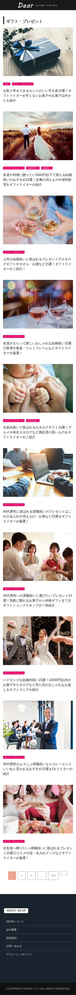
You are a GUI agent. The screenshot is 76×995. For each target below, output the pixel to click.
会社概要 (11, 929)
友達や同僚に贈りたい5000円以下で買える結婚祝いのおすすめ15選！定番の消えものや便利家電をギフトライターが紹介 (37, 179)
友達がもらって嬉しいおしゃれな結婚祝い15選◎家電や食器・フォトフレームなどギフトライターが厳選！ (37, 348)
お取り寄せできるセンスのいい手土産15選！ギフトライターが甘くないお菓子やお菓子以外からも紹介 (37, 95)
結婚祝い (47, 168)
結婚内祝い (33, 168)
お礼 (7, 84)
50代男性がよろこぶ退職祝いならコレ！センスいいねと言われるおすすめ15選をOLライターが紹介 (38, 768)
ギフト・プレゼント (23, 84)
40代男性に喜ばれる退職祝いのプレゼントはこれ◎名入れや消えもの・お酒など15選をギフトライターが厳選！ (37, 516)
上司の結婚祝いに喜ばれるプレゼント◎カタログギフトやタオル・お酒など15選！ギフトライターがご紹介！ (37, 264)
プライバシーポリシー (19, 954)
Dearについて (15, 921)
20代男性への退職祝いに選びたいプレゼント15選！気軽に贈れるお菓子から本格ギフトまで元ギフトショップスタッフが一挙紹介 (37, 600)
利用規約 (11, 937)
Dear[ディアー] (32, 988)
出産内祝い (33, 421)
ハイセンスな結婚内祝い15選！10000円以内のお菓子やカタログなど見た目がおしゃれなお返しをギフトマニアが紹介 (37, 684)
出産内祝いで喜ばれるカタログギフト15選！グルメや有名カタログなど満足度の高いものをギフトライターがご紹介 (37, 432)
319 (53, 875)
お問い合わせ (14, 946)
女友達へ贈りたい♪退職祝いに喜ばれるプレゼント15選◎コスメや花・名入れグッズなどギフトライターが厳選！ (38, 853)
